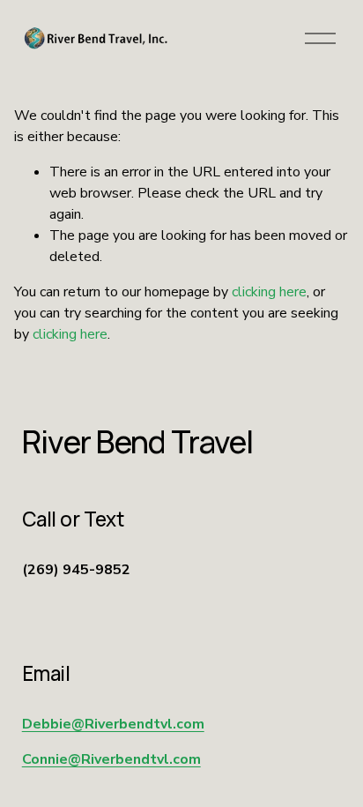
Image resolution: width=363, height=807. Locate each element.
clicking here (269, 292)
